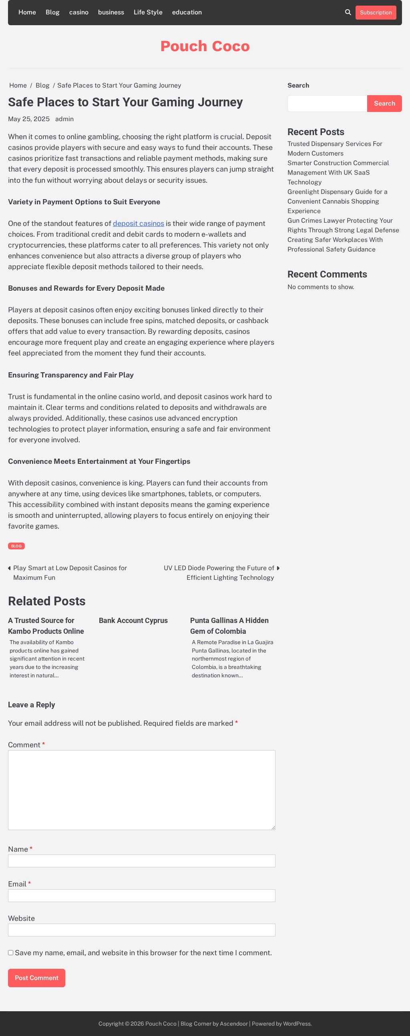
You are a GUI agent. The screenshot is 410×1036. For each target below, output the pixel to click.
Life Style (148, 12)
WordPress (297, 1023)
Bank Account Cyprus (133, 620)
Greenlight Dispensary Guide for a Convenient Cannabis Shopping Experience (337, 201)
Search (298, 85)
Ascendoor (234, 1023)
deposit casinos (138, 223)
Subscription (376, 12)
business (111, 12)
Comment (26, 745)
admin (64, 119)
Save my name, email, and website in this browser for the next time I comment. (143, 952)
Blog (53, 12)
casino (78, 12)
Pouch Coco (205, 46)
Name (20, 849)
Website (21, 918)
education (187, 12)
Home (27, 12)
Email (19, 884)
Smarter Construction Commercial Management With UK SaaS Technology (338, 172)
